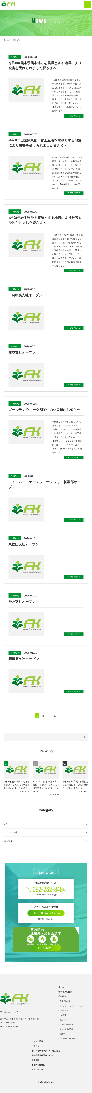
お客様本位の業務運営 (68, 1038)
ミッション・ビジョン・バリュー (72, 1006)
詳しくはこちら (46, 948)
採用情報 (35, 1060)
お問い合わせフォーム (49, 913)
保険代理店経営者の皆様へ (43, 1055)
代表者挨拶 (64, 1010)
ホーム (6, 40)
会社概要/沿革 (65, 1001)
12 (55, 716)
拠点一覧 (63, 1020)
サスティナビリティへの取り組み (46, 1051)
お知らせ (8, 824)
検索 (85, 737)
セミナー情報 (11, 832)
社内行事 (8, 840)
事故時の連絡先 (38, 1065)
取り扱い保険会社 (66, 1024)
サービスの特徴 (65, 992)
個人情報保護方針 (66, 1029)
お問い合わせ (37, 1069)
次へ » (61, 715)
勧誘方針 (63, 1034)
